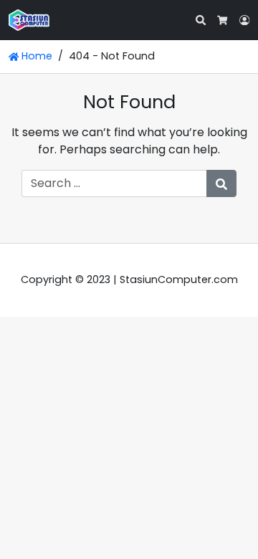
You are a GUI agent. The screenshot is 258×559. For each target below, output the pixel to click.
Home (35, 56)
